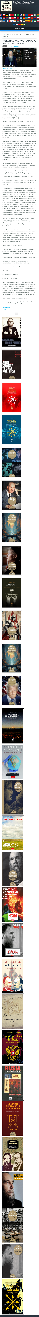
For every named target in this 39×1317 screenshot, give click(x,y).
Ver (5, 46)
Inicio (4, 34)
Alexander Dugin (7, 69)
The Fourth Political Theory (24, 2)
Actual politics (6, 307)
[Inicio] (6, 11)
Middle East (5, 309)
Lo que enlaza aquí (14, 46)
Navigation (19, 28)
